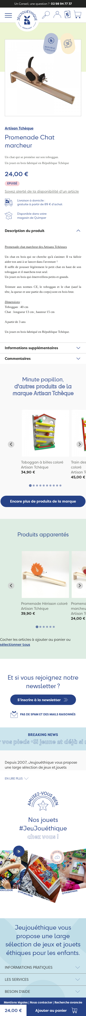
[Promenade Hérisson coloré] (45, 574)
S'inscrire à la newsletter (39, 699)
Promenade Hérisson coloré (44, 603)
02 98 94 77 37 (61, 4)
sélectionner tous (15, 644)
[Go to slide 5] (44, 485)
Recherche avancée (68, 1002)
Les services (17, 979)
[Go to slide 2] (34, 485)
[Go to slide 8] (54, 485)
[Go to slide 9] (57, 485)
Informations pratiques (29, 967)
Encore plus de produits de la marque (43, 501)
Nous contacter (41, 1002)
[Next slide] (79, 444)
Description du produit (24, 230)
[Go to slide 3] (37, 485)
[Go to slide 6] (47, 485)
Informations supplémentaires (31, 347)
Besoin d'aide (17, 991)
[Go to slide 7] (50, 485)
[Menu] (7, 15)
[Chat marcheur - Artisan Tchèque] (45, 433)
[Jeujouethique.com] (27, 30)
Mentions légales (16, 1002)
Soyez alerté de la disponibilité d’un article (42, 191)
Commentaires (18, 358)
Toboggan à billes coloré (42, 462)
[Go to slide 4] (40, 485)
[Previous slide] (11, 444)
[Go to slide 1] (30, 485)
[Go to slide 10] (60, 485)
